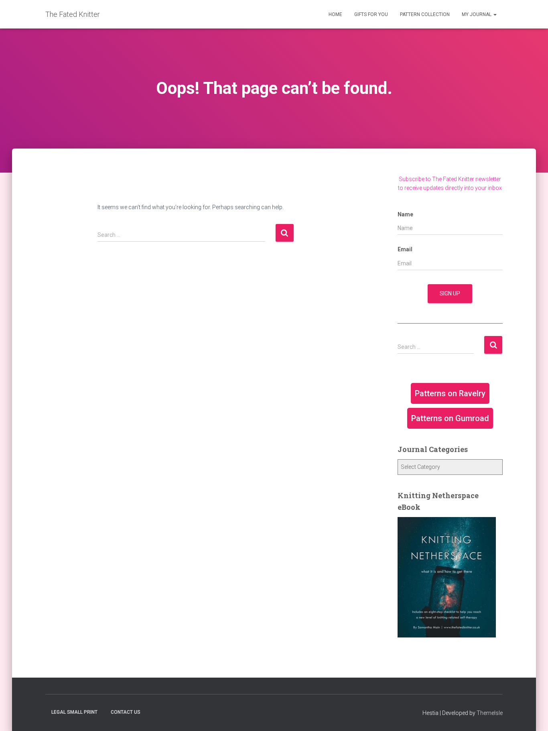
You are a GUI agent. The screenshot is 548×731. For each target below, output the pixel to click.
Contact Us (125, 712)
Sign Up (450, 293)
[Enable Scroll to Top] (532, 715)
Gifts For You (371, 14)
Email (405, 249)
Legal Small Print (74, 712)
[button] (495, 14)
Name (405, 214)
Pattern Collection (425, 14)
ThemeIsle (490, 713)
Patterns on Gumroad (450, 418)
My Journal (477, 14)
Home (335, 14)
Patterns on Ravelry (450, 393)
